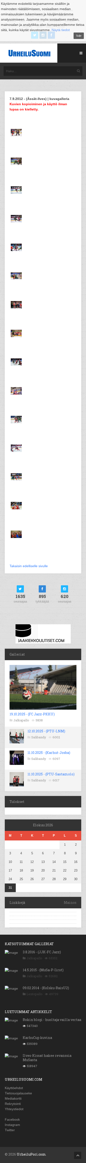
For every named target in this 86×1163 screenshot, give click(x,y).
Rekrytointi (13, 1104)
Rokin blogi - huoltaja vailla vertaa (52, 1019)
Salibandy (38, 737)
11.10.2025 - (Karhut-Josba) (48, 752)
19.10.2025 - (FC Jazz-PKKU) (32, 714)
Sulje (78, 35)
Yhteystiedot (14, 1109)
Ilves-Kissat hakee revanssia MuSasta (47, 1057)
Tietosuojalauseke (18, 1093)
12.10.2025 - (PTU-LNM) (46, 731)
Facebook (12, 1119)
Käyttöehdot (14, 1088)
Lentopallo (35, 994)
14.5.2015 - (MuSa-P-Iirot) (43, 970)
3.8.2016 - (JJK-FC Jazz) (42, 952)
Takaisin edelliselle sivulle (29, 566)
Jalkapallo (21, 720)
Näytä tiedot (61, 30)
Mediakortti (13, 1098)
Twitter (10, 1130)
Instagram (12, 1125)
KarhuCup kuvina (37, 1037)
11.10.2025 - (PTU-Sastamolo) (51, 774)
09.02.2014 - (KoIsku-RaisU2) (46, 988)
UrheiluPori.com (31, 1154)
